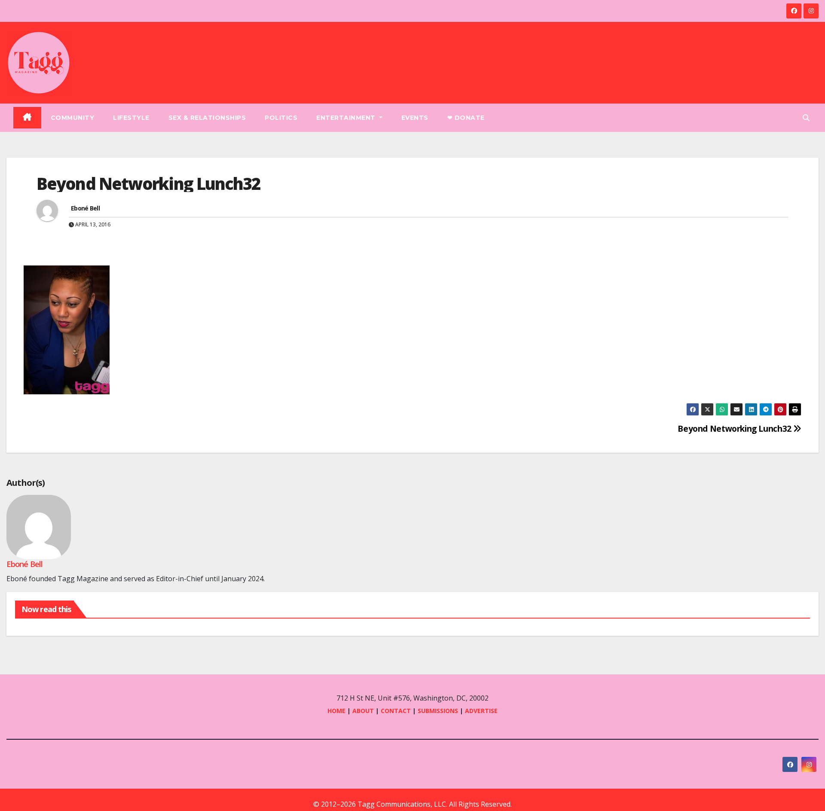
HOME (336, 711)
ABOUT (363, 711)
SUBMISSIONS (438, 711)
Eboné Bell (85, 208)
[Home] (27, 117)
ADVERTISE (481, 711)
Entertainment (346, 118)
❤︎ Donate (466, 118)
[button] (806, 117)
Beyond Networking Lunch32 (735, 428)
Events (414, 118)
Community (73, 118)
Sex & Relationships (207, 118)
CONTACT (396, 711)
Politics (281, 118)
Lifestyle (131, 118)
